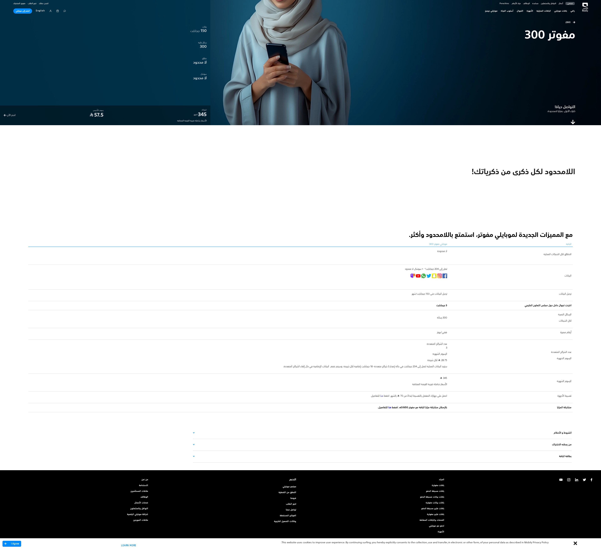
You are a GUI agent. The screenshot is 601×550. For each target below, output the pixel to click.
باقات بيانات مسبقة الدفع (432, 497)
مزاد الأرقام (516, 4)
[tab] (382, 433)
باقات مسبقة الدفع (435, 491)
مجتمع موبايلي (289, 487)
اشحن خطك (43, 4)
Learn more (128, 545)
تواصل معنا (291, 510)
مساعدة (535, 4)
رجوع (568, 22)
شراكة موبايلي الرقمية (137, 514)
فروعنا (293, 498)
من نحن (144, 479)
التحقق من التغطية (287, 492)
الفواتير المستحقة (288, 515)
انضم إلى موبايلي (23, 11)
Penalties (504, 4)
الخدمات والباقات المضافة (432, 520)
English (40, 10)
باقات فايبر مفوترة (435, 514)
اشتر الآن (10, 115)
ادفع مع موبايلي (436, 526)
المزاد (441, 479)
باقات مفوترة (438, 485)
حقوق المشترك (19, 4)
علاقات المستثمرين (139, 491)
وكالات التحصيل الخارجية (285, 521)
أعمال (561, 4)
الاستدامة (143, 485)
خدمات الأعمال (141, 503)
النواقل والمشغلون (548, 4)
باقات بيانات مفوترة (435, 503)
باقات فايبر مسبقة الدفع (432, 508)
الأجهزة (441, 532)
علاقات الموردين (140, 520)
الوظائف (144, 497)
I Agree (14, 543)
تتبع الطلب (32, 4)
